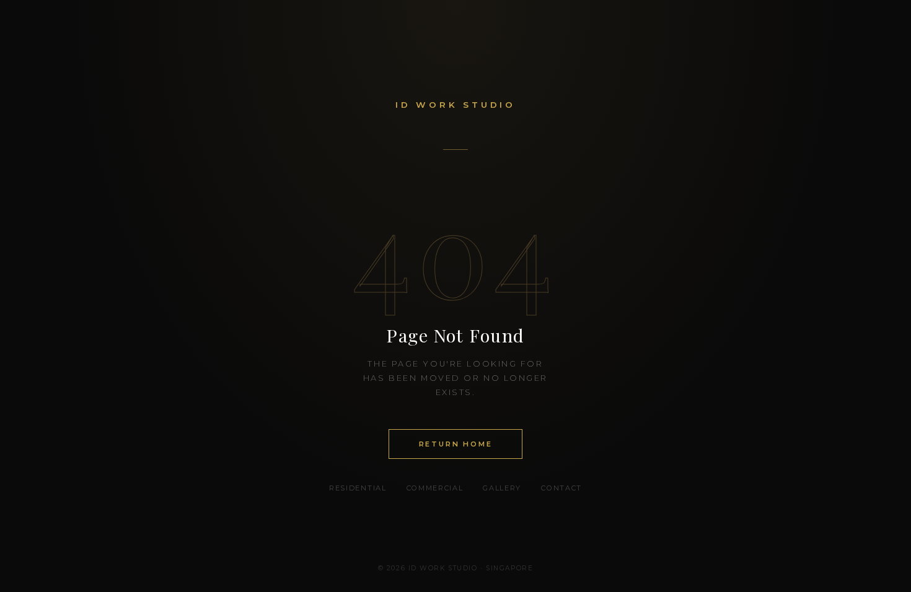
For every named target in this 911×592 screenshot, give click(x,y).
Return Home (456, 444)
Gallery (502, 488)
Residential (357, 488)
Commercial (435, 488)
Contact (561, 488)
